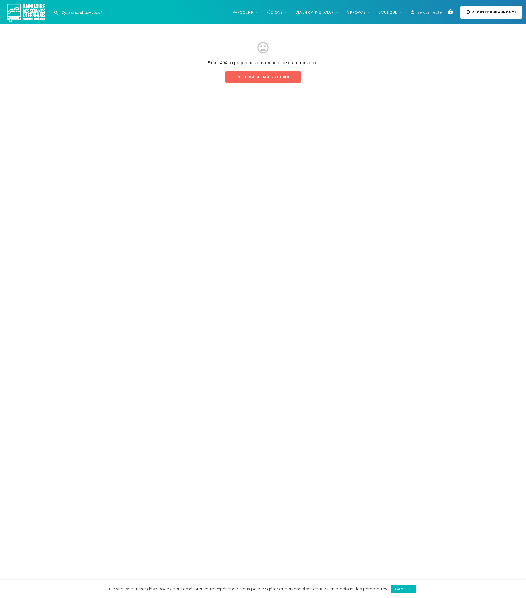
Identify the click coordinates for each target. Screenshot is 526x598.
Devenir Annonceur (314, 12)
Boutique (387, 12)
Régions (274, 12)
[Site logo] (26, 12)
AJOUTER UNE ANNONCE (494, 12)
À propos (356, 12)
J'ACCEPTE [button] (403, 589)
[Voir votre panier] (450, 12)
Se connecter (430, 12)
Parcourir (243, 12)
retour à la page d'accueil (263, 76)
